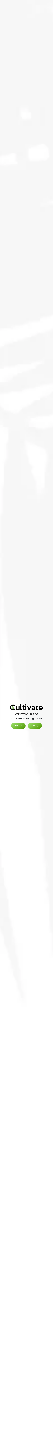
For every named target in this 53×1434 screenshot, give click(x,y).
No (33, 725)
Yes (17, 725)
